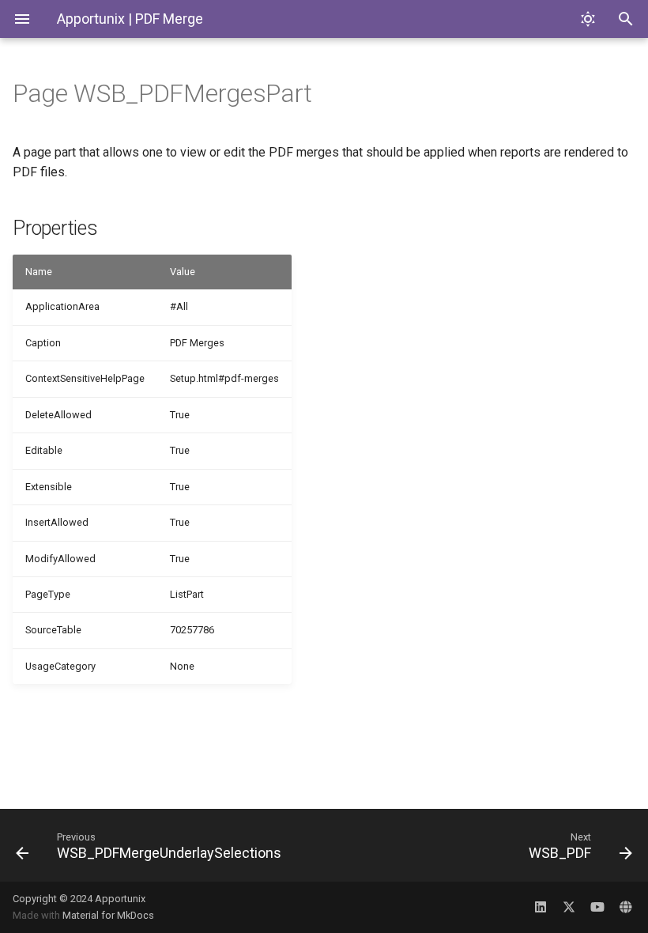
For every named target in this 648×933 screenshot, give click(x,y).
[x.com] (569, 907)
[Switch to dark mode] (588, 19)
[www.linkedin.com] (540, 907)
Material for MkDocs (108, 915)
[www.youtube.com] (597, 907)
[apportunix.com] (626, 907)
